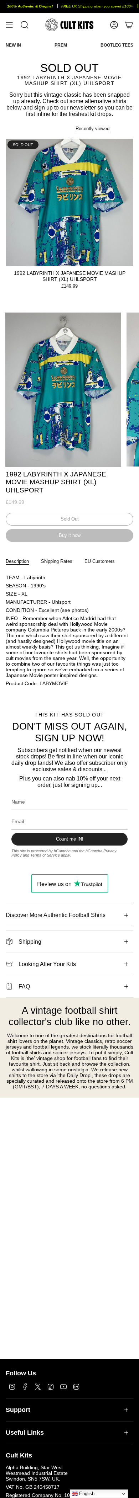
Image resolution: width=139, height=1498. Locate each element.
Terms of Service (45, 855)
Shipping (30, 942)
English (86, 1493)
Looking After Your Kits (47, 964)
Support (18, 1409)
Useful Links (25, 1432)
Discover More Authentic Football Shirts (55, 915)
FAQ (24, 986)
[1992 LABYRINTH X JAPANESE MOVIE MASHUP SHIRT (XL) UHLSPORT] (69, 202)
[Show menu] (9, 24)
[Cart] (129, 24)
